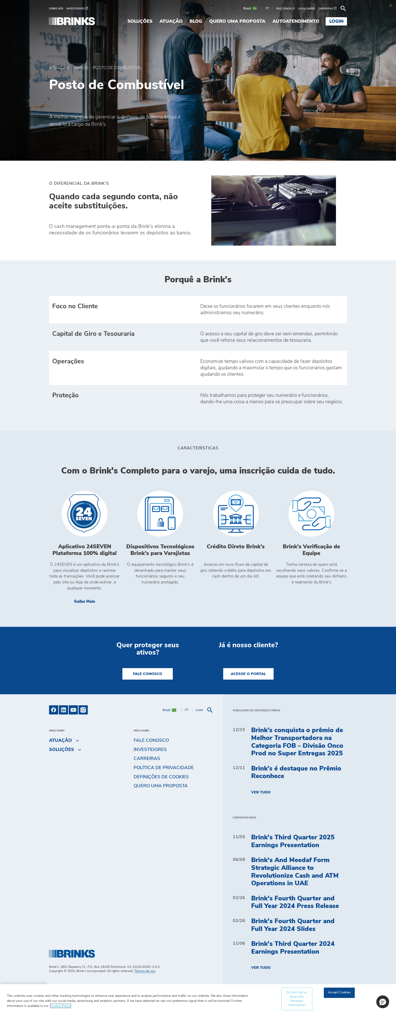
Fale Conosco (147, 674)
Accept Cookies (339, 992)
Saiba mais (97, 601)
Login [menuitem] (336, 21)
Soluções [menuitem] (139, 21)
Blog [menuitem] (196, 21)
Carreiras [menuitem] (147, 758)
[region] (198, 999)
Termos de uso (144, 971)
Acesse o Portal (248, 674)
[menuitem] (57, 8)
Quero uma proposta (161, 786)
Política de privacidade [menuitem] (164, 767)
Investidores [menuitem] (150, 749)
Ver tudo (261, 792)
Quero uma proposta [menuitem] (237, 21)
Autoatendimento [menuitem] (295, 21)
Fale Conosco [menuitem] (151, 740)
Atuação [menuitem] (171, 21)
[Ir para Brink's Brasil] (72, 21)
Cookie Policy (61, 1006)
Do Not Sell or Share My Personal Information (297, 999)
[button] (382, 1001)
